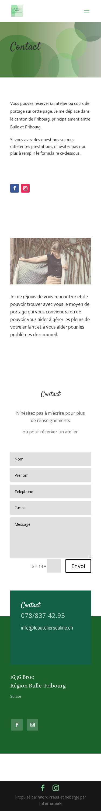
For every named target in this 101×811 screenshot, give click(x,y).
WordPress (48, 797)
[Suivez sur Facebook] (14, 188)
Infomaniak (50, 803)
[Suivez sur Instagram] (25, 188)
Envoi (78, 566)
